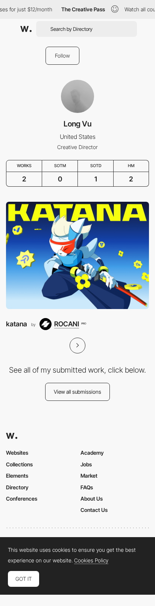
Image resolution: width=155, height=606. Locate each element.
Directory (17, 487)
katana (16, 324)
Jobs (86, 464)
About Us (92, 498)
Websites (17, 452)
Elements (17, 475)
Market (89, 475)
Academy (92, 452)
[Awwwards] (26, 29)
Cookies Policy (91, 560)
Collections (19, 464)
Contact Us (94, 510)
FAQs (87, 487)
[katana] (77, 255)
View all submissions (77, 391)
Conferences (21, 498)
